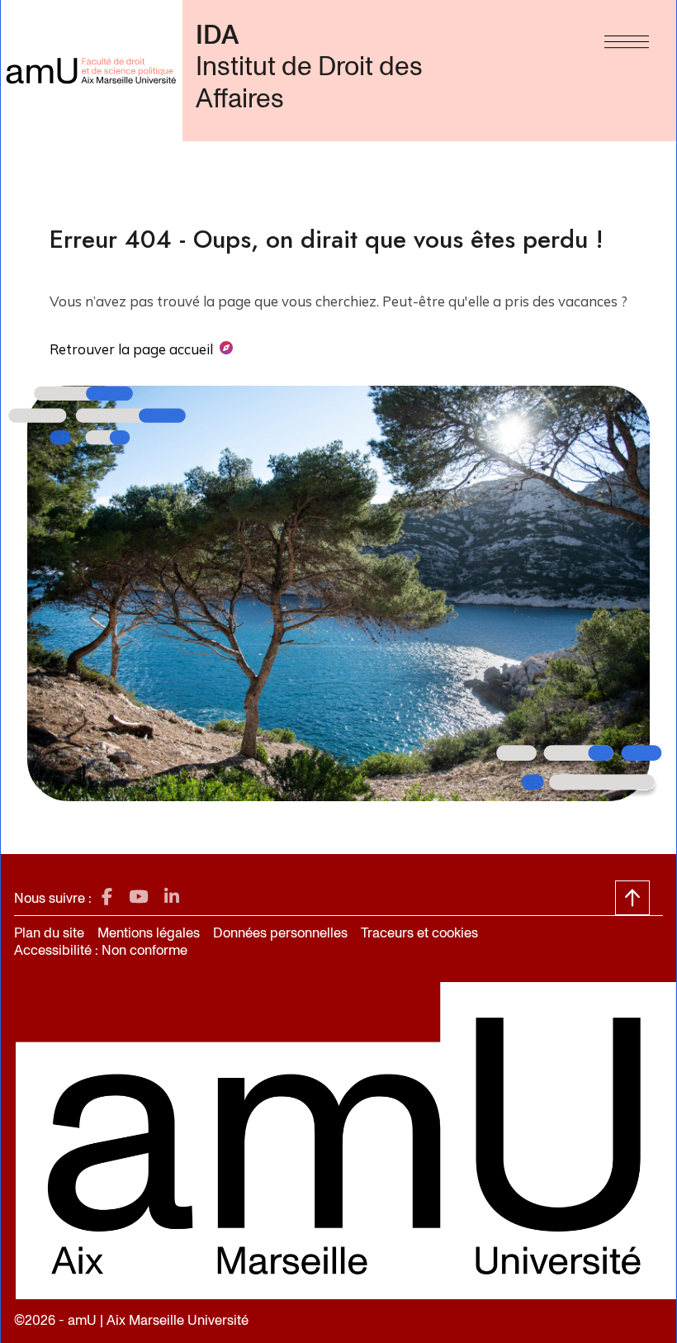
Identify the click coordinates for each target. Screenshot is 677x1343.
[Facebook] (107, 897)
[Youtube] (138, 897)
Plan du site (49, 932)
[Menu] (626, 38)
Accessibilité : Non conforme (100, 950)
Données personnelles (280, 932)
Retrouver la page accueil (131, 349)
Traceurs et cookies (419, 932)
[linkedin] (171, 897)
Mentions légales (148, 932)
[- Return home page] (91, 71)
